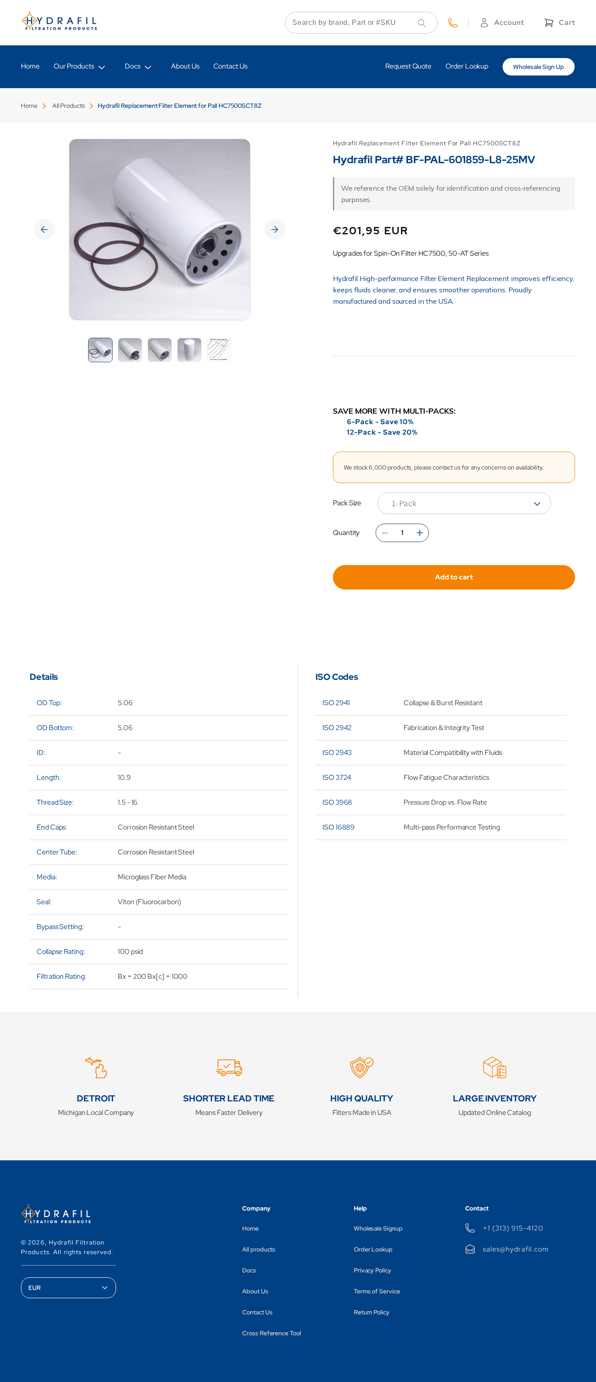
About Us (255, 1291)
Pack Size (347, 503)
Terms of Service (377, 1291)
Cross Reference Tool (271, 1333)
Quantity (346, 532)
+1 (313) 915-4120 (513, 1228)
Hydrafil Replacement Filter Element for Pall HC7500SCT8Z (180, 106)
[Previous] (44, 229)
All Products (68, 106)
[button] (558, 22)
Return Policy (372, 1312)
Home (29, 106)
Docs (132, 66)
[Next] (274, 229)
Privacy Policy (372, 1270)
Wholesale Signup (378, 1228)
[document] (159, 229)
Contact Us (257, 1312)
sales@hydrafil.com (515, 1249)
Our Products (74, 66)
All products (258, 1249)
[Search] (422, 23)
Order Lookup (373, 1249)
